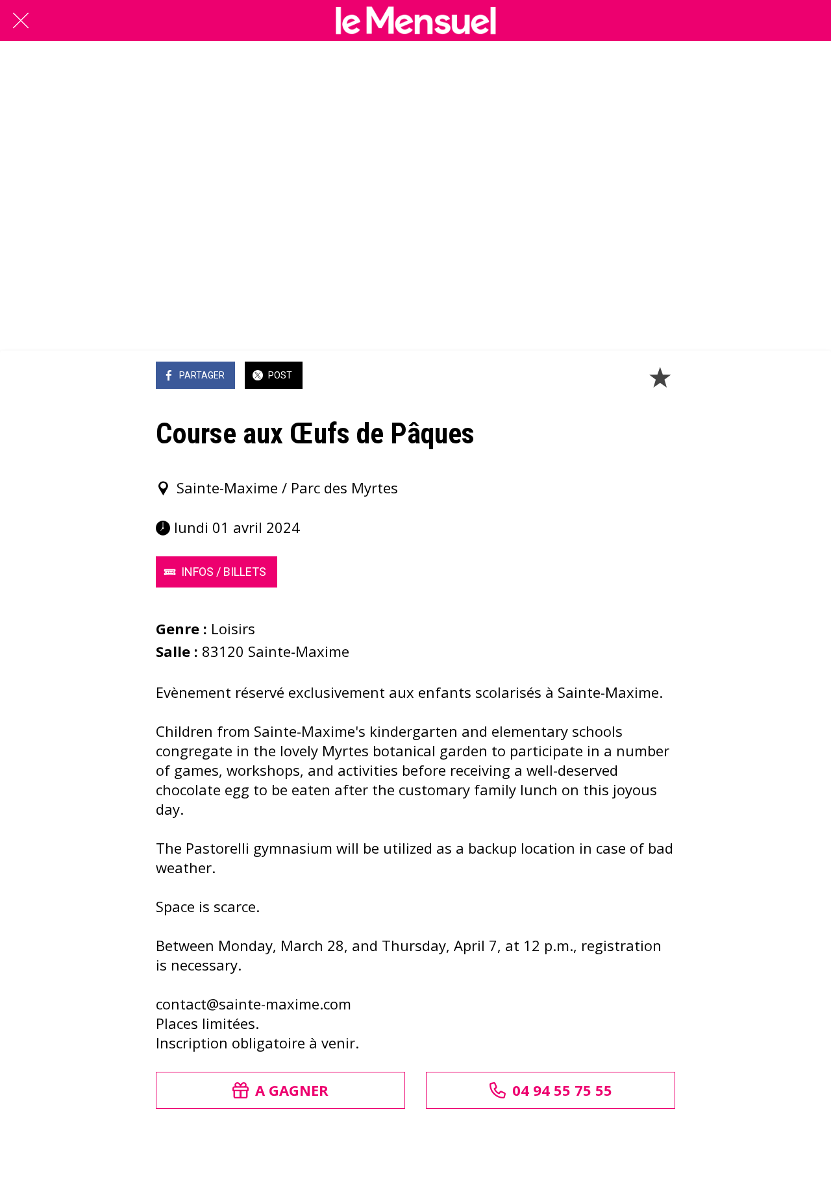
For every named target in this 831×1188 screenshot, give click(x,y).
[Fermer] (21, 21)
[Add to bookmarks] (659, 376)
